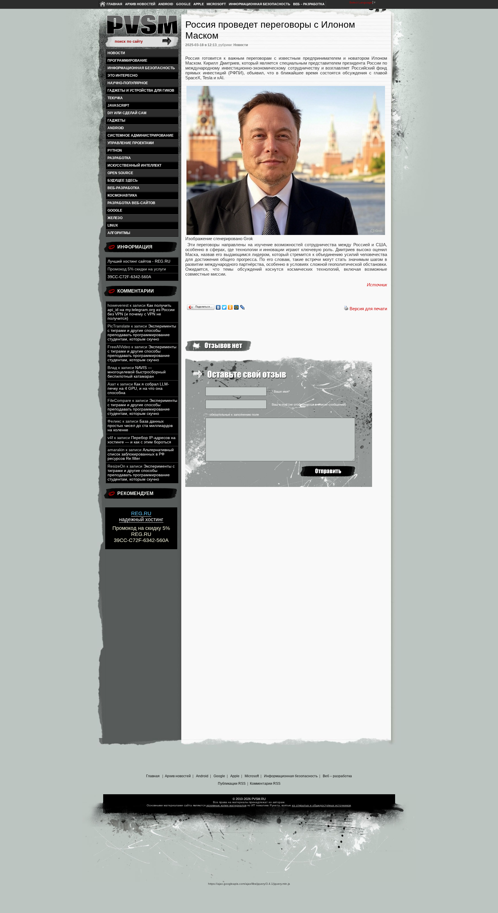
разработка (119, 158)
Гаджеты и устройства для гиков (140, 91)
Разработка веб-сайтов (131, 203)
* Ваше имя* (281, 391)
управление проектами (130, 143)
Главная (114, 4)
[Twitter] (224, 307)
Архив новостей (140, 4)
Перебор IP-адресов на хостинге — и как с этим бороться (141, 440)
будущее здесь (122, 180)
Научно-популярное (127, 83)
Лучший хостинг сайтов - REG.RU (138, 261)
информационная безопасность (141, 68)
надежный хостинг (141, 516)
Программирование (127, 61)
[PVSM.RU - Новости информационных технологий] (142, 27)
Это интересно (122, 76)
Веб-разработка (123, 188)
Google (183, 4)
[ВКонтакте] (218, 307)
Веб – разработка (309, 4)
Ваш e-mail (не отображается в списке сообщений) (309, 404)
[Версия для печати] (346, 308)
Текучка (115, 98)
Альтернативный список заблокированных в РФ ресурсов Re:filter (140, 454)
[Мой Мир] (236, 307)
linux (112, 225)
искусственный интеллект (134, 165)
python (114, 150)
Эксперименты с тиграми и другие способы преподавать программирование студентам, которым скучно (141, 332)
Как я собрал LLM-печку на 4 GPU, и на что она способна (138, 388)
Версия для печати (368, 308)
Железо (114, 218)
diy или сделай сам (126, 113)
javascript (118, 105)
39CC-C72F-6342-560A (129, 277)
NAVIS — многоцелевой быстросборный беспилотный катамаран (136, 372)
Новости (116, 53)
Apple (198, 4)
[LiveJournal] (242, 307)
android (115, 128)
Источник (377, 284)
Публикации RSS (232, 784)
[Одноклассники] (230, 307)
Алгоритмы (118, 233)
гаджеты (116, 120)
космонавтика (122, 195)
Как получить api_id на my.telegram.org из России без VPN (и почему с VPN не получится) (141, 312)
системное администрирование (140, 135)
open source (120, 173)
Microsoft (216, 4)
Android (165, 4)
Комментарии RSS (265, 784)
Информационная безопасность (259, 4)
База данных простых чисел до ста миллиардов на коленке (140, 425)
